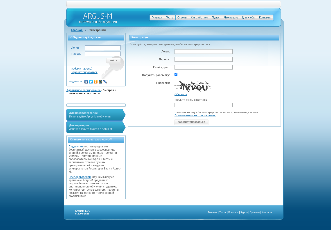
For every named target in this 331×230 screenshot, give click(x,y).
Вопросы (233, 212)
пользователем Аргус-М (97, 139)
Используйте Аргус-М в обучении (90, 114)
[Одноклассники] (95, 82)
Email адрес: (161, 67)
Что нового (231, 17)
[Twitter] (91, 82)
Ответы (182, 17)
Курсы (244, 212)
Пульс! (216, 17)
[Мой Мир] (100, 82)
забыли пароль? (82, 68)
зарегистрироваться (84, 72)
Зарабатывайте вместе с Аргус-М (90, 127)
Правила (255, 212)
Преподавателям (80, 177)
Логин (75, 47)
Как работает (199, 17)
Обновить (181, 94)
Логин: (165, 51)
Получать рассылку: (156, 75)
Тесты (170, 17)
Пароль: (164, 59)
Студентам (76, 146)
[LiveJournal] (105, 82)
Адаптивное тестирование (83, 90)
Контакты (265, 17)
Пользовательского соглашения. (195, 115)
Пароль (76, 53)
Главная (157, 17)
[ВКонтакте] (86, 82)
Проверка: (163, 83)
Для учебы (248, 17)
